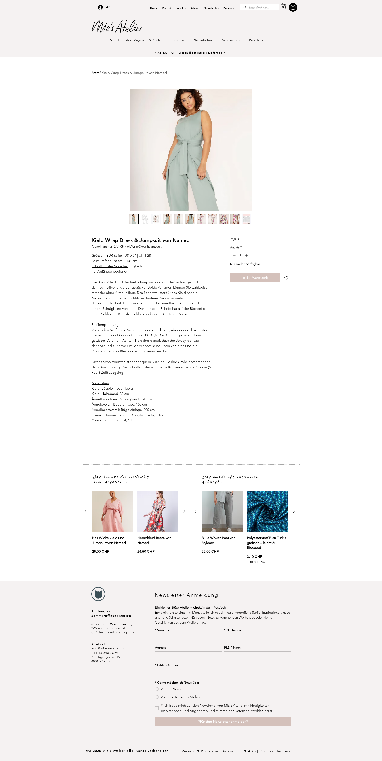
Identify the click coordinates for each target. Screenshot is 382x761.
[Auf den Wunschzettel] (286, 277)
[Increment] (247, 255)
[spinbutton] (240, 255)
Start (95, 73)
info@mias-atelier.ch (108, 648)
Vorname (162, 630)
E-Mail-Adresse (167, 665)
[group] (135, 522)
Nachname (233, 630)
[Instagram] (293, 7)
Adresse (160, 648)
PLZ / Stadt (232, 648)
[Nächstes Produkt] (184, 511)
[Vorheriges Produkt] (85, 511)
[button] (283, 6)
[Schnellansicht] (112, 511)
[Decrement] (233, 255)
